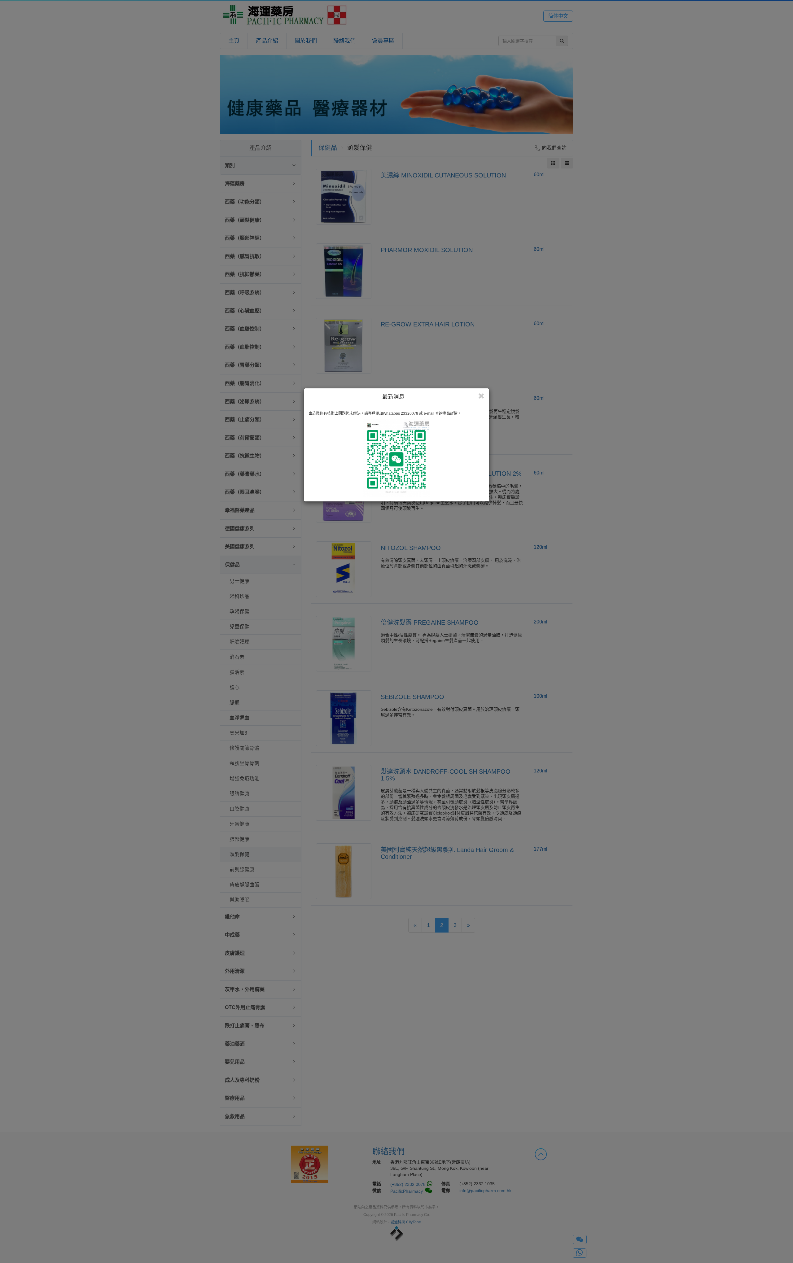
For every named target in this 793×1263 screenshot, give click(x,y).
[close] (481, 396)
